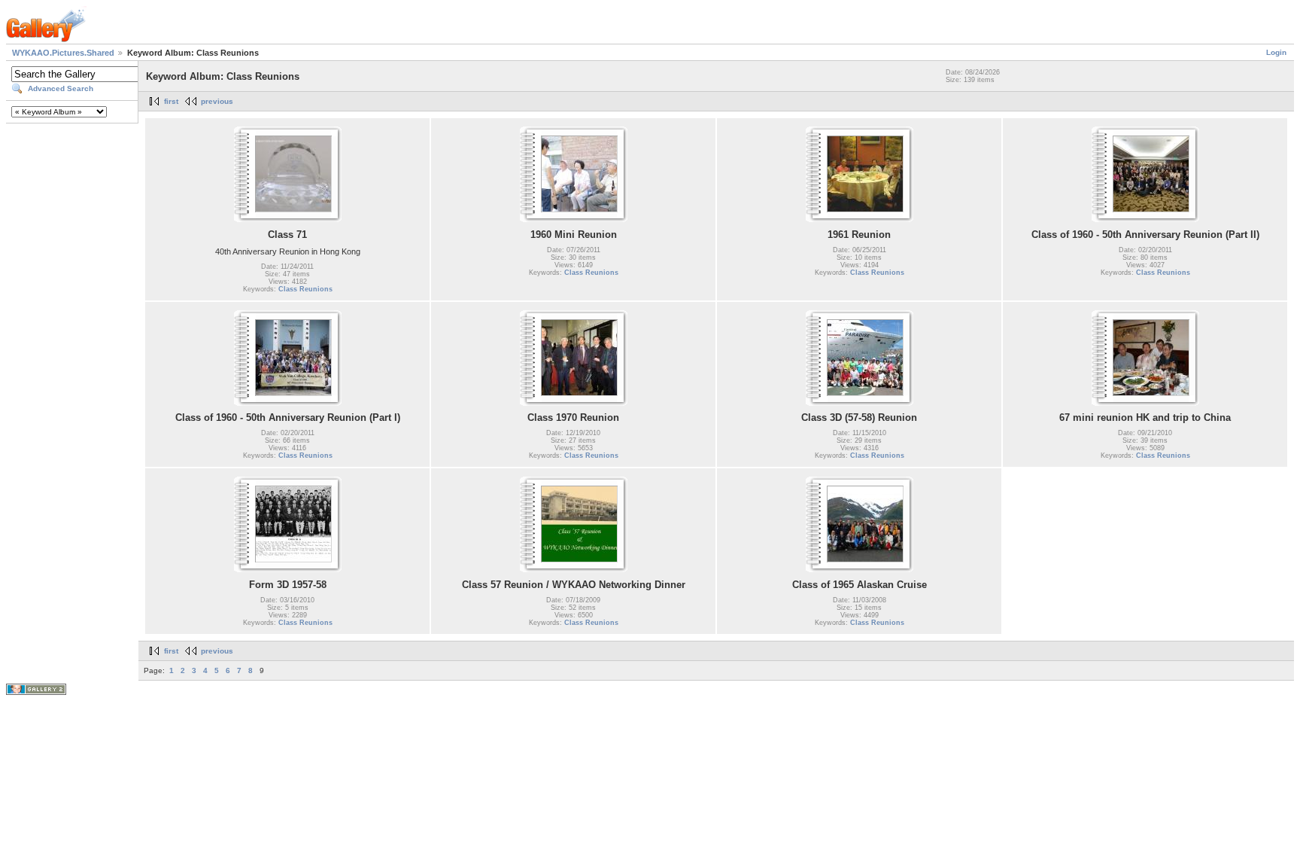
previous (217, 101)
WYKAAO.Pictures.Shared (63, 52)
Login (1276, 52)
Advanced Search (60, 88)
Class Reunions (305, 289)
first (171, 101)
